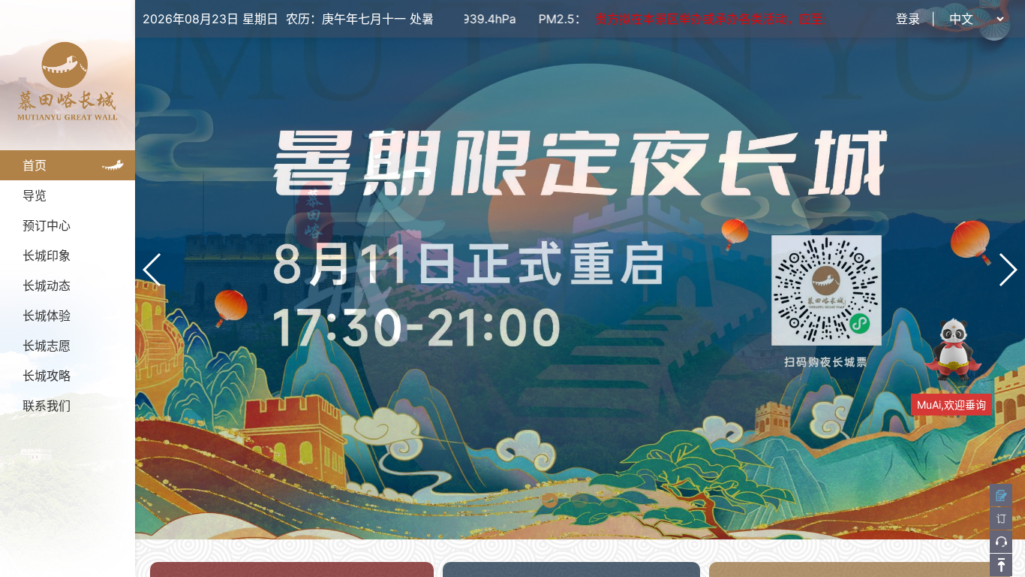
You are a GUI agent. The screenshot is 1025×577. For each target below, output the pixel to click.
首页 (35, 165)
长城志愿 (47, 345)
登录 (908, 18)
